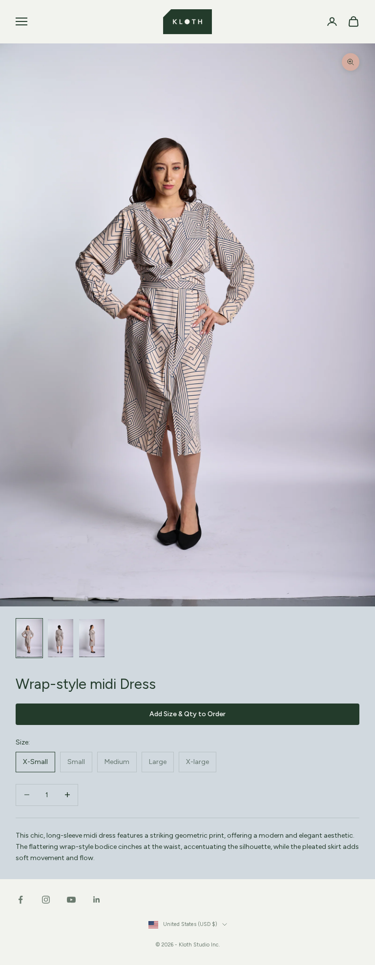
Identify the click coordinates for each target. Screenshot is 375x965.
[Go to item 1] (29, 638)
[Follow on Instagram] (46, 900)
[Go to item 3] (91, 638)
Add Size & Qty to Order (187, 714)
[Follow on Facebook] (20, 900)
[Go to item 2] (60, 638)
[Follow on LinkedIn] (97, 900)
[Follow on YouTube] (71, 900)
